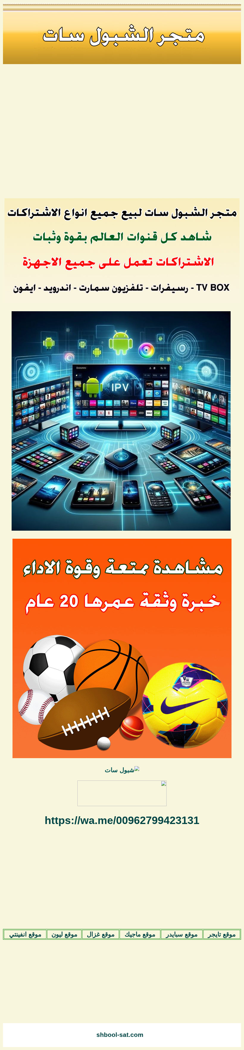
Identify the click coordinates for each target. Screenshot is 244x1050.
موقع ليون (64, 934)
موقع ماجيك (140, 934)
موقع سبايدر (182, 934)
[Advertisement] (122, 135)
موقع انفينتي (25, 934)
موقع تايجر (222, 934)
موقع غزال (101, 934)
